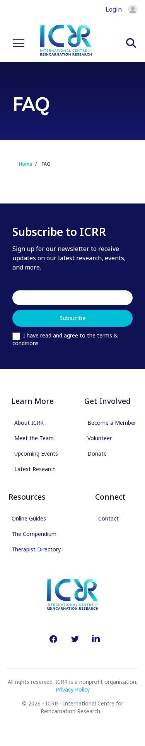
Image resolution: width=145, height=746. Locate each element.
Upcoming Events (36, 453)
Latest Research (35, 469)
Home (25, 164)
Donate (97, 453)
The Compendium (34, 533)
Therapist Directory (36, 549)
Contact (108, 518)
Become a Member (111, 422)
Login (114, 9)
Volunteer (99, 438)
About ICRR (29, 422)
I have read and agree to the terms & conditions (65, 339)
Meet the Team (34, 438)
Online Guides (29, 518)
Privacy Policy (73, 689)
